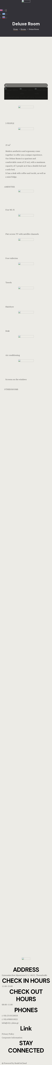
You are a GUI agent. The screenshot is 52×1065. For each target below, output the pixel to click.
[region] (26, 71)
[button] (26, 85)
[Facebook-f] (5, 1057)
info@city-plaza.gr (10, 1023)
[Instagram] (11, 1057)
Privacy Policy (8, 1034)
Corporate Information (12, 1037)
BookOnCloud (21, 1063)
